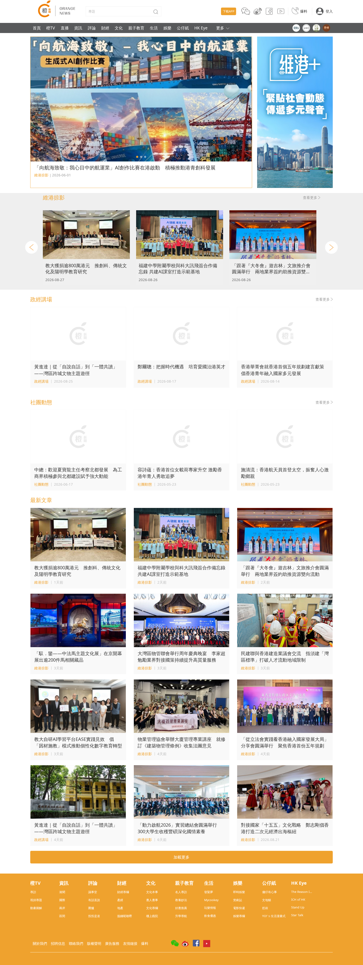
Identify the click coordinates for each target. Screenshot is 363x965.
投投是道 (94, 916)
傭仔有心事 (269, 892)
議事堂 (92, 892)
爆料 (303, 11)
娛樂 (167, 28)
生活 (154, 28)
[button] (137, 157)
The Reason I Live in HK (300, 892)
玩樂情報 (210, 908)
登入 (329, 11)
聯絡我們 (76, 943)
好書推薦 (181, 908)
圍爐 (91, 908)
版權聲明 (94, 943)
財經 (105, 28)
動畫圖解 (36, 908)
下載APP (228, 11)
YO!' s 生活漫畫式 (273, 916)
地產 (120, 908)
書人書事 (152, 900)
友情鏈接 (130, 943)
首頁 (37, 28)
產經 (120, 900)
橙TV (50, 28)
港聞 (62, 892)
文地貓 (266, 900)
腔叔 (265, 908)
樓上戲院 (152, 916)
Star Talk (297, 915)
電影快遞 (239, 908)
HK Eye (201, 28)
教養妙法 (181, 900)
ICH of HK (298, 900)
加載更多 (181, 857)
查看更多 (310, 197)
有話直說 (94, 900)
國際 (62, 900)
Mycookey (211, 900)
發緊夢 (208, 892)
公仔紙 (183, 28)
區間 (62, 916)
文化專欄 (152, 908)
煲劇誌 (237, 900)
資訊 (78, 28)
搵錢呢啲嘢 (124, 916)
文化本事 (152, 892)
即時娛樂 (239, 892)
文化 (119, 28)
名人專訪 (181, 892)
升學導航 (181, 916)
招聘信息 (58, 943)
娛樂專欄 (239, 916)
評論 (92, 28)
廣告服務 (112, 943)
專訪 (33, 892)
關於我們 (40, 943)
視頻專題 (36, 900)
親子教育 (136, 28)
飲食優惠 (210, 916)
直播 (65, 28)
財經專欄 (123, 892)
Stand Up (297, 907)
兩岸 (62, 908)
